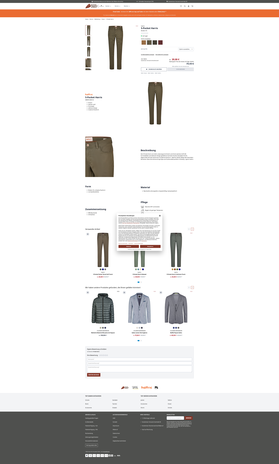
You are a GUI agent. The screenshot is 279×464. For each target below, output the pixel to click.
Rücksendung (89, 433)
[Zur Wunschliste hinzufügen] (87, 234)
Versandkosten (106, 451)
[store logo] (91, 6)
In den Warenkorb (180, 69)
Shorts (142, 407)
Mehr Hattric (151, 73)
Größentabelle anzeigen (147, 54)
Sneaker (114, 407)
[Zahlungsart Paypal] (86, 455)
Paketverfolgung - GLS (91, 426)
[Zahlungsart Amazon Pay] (90, 455)
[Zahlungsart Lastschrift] (102, 455)
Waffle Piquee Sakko (176, 333)
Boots (86, 404)
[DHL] (114, 456)
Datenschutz (116, 433)
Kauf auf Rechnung (147, 429)
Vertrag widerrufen (91, 445)
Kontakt (115, 422)
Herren (91, 19)
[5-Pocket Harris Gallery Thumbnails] (88, 47)
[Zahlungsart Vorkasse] (98, 455)
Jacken (142, 400)
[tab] (138, 282)
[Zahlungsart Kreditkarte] (106, 455)
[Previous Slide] (189, 229)
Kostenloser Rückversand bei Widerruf (152, 426)
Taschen (114, 404)
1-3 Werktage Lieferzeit (148, 418)
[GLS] (119, 455)
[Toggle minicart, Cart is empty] (192, 6)
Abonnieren (188, 418)
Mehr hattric (158, 73)
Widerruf (115, 429)
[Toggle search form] (185, 6)
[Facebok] (110, 455)
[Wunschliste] (181, 6)
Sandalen (115, 400)
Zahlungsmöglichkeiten (91, 437)
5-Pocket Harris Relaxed (139, 274)
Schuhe (87, 400)
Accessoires (88, 407)
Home (86, 19)
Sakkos (170, 400)
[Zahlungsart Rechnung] (94, 455)
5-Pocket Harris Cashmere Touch (176, 274)
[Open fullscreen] (115, 47)
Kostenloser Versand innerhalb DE (151, 422)
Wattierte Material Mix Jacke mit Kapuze (103, 333)
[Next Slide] (192, 229)
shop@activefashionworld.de (172, 426)
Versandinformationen (91, 441)
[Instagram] (112, 455)
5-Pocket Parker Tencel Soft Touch (103, 274)
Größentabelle (89, 422)
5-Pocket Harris (110, 19)
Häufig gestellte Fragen (91, 418)
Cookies (115, 437)
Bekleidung (97, 19)
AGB (114, 418)
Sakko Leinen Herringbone (139, 333)
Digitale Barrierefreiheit (119, 441)
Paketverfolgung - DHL (91, 429)
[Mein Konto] (188, 6)
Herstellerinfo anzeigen (161, 54)
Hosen (103, 19)
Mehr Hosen (144, 73)
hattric (143, 26)
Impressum (116, 426)
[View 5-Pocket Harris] (88, 30)
